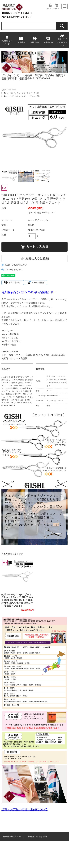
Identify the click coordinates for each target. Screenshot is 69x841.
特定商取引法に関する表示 (37, 836)
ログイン (50, 8)
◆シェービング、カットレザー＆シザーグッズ (21, 93)
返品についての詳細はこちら (16, 265)
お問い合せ (34, 42)
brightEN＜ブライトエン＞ (17, 13)
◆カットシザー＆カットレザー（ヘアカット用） (22, 96)
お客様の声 (48, 42)
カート (56, 8)
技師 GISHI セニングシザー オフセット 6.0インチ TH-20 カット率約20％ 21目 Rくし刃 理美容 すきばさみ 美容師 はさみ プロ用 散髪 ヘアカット (17, 600)
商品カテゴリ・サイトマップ (62, 42)
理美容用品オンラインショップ (16, 17)
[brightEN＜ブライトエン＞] (12, 10)
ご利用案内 (20, 42)
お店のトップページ (7, 42)
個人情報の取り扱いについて (13, 836)
